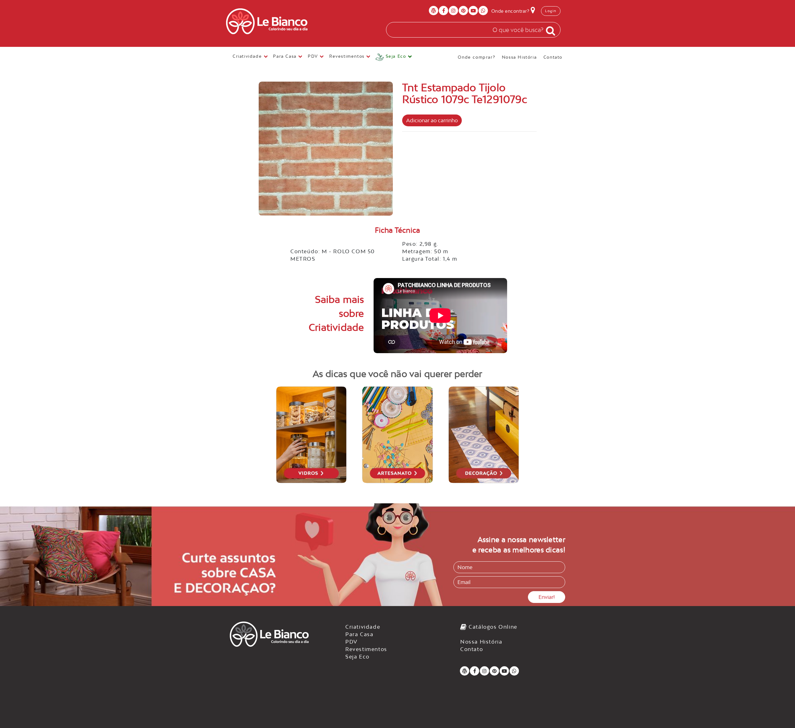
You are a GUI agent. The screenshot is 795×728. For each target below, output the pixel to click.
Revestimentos (366, 649)
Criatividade (362, 627)
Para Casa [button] (285, 56)
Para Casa (359, 634)
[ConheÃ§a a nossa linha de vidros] (311, 435)
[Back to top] (778, 711)
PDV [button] (314, 56)
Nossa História (519, 56)
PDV (351, 642)
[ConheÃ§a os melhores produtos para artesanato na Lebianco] (397, 435)
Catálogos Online (492, 627)
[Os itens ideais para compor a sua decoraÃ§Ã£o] (484, 435)
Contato (552, 56)
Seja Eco (357, 657)
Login (550, 11)
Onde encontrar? (511, 11)
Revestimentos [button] (347, 56)
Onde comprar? (476, 56)
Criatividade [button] (248, 56)
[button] (394, 57)
